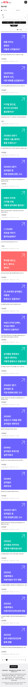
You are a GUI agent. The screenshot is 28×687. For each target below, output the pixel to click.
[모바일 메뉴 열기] (25, 2)
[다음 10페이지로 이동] (23, 660)
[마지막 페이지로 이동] (25, 660)
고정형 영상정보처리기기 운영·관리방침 (15, 670)
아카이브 (5, 10)
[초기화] (20, 22)
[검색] (8, 22)
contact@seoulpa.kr (19, 677)
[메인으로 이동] (6, 2)
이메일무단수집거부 (14, 671)
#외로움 (3, 246)
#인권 (2, 121)
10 (21, 659)
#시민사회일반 (4, 58)
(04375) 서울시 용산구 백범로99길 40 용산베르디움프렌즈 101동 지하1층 (14, 674)
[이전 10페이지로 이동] (5, 660)
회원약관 (23, 670)
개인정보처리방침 (5, 670)
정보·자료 (18, 10)
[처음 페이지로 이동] (3, 660)
